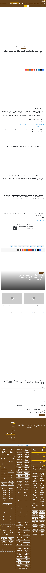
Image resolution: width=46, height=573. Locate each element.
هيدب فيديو (35, 497)
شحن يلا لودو (26, 484)
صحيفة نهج (42, 485)
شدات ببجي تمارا (19, 449)
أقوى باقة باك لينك (19, 509)
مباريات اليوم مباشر (26, 525)
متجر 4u (26, 469)
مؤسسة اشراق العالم (11, 438)
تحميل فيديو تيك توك (4, 539)
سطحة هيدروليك (19, 550)
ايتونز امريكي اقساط (19, 476)
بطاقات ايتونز (19, 487)
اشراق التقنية (35, 473)
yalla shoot (19, 522)
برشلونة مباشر (19, 524)
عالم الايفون (42, 483)
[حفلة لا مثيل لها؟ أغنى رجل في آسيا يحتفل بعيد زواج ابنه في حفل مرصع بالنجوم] (7, 346)
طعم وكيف (42, 501)
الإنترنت (41, 3)
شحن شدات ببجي (27, 482)
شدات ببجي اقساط (26, 450)
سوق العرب (26, 506)
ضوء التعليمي (42, 466)
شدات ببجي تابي (19, 452)
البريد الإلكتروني (42, 405)
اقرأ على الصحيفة (40, 220)
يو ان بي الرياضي (35, 529)
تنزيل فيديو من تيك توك (11, 539)
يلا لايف (7, 454)
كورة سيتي (4, 449)
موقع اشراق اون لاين (35, 469)
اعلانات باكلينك (23, 518)
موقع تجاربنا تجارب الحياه (19, 512)
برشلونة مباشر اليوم (3, 458)
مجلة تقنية (42, 529)
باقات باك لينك (35, 513)
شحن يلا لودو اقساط (19, 457)
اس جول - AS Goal (4, 484)
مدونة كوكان (35, 483)
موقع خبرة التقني (42, 488)
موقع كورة (7, 504)
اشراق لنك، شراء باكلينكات (42, 516)
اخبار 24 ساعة (35, 531)
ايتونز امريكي (19, 454)
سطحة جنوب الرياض (26, 557)
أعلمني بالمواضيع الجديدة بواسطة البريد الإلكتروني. (36, 412)
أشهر (42, 246)
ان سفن (42, 476)
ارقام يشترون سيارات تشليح (26, 566)
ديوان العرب (26, 514)
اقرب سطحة (19, 556)
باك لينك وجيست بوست (42, 527)
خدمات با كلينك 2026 (26, 512)
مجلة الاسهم (42, 480)
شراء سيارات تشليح (26, 563)
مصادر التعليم (35, 526)
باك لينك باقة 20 (19, 506)
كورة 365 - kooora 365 (11, 484)
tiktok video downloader (4, 542)
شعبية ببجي (26, 487)
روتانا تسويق (42, 492)
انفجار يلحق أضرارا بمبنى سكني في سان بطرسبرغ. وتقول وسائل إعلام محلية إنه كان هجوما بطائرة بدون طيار (39, 382)
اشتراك (15, 228)
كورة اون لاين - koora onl (11, 481)
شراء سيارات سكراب (19, 560)
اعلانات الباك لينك (35, 515)
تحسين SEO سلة (35, 458)
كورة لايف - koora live (11, 517)
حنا (26, 498)
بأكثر (38, 246)
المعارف (42, 497)
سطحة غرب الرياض (19, 554)
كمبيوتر (38, 3)
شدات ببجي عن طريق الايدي (19, 470)
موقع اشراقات (42, 468)
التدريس (42, 518)
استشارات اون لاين (35, 495)
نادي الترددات (42, 494)
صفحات (13, 440)
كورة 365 (11, 449)
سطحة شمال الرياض (26, 554)
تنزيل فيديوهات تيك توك (10, 542)
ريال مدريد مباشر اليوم (11, 458)
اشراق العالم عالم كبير (35, 519)
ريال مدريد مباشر (26, 527)
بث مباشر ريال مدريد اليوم (4, 452)
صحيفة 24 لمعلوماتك (11, 437)
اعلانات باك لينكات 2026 (7, 526)
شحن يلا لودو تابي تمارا (19, 473)
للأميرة (19, 246)
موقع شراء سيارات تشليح (19, 563)
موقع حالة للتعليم (42, 532)
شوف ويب (35, 478)
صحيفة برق (35, 466)
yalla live (7, 534)
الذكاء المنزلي (31, 3)
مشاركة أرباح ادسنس (22, 3)
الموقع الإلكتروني (19, 405)
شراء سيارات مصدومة (19, 566)
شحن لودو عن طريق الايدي (19, 485)
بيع (34, 246)
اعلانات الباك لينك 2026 (35, 522)
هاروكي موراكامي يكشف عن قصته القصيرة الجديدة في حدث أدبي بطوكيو (17, 381)
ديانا (27, 246)
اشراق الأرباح (35, 507)
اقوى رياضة (42, 524)
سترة (24, 246)
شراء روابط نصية (42, 513)
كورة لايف (11, 490)
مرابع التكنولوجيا (35, 476)
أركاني (42, 503)
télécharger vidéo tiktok (7, 544)
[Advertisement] (23, 15)
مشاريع (19, 514)
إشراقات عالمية (29, 46)
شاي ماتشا (26, 500)
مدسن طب (35, 524)
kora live (3, 488)
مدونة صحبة (42, 505)
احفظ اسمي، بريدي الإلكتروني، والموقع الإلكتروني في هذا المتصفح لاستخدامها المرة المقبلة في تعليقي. (28, 409)
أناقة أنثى (35, 487)
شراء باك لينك (42, 511)
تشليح (27, 559)
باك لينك (27, 3)
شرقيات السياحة (35, 505)
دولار (31, 246)
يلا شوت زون (11, 532)
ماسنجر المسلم (38, 462)
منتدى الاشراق (42, 521)
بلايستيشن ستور (26, 489)
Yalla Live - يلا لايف (4, 478)
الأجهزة (35, 3)
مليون (15, 246)
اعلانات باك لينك (26, 516)
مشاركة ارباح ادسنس (35, 450)
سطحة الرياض (26, 548)
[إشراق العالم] (43, 1)
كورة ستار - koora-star (4, 468)
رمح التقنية (42, 499)
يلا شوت (26, 522)
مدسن (35, 490)
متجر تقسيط (19, 462)
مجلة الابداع (35, 492)
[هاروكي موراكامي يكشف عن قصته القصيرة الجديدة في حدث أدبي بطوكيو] (17, 346)
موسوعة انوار (42, 507)
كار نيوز (35, 485)
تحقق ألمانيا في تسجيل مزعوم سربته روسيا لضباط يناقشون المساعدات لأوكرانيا (31, 277)
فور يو (19, 478)
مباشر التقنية (35, 503)
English (8, 3)
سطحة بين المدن (26, 551)
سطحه (19, 548)
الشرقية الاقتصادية (35, 481)
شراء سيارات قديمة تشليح (23, 568)
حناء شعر (19, 495)
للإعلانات (8, 571)
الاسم (44, 401)
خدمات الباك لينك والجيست (26, 504)
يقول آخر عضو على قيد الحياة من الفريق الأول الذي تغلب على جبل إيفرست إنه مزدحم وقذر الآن (28, 381)
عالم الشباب (38, 454)
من (11, 246)
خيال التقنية (42, 478)
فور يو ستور (19, 467)
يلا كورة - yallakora (3, 481)
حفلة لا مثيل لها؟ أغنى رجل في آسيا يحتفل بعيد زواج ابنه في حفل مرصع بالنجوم (7, 381)
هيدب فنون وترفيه (42, 535)
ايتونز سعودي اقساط (26, 457)
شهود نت (35, 501)
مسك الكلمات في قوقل (42, 474)
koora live (4, 473)
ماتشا (19, 498)
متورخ (42, 490)
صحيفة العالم (35, 534)
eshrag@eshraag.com (30, 427)
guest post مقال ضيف (19, 504)
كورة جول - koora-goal (11, 471)
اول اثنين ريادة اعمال (42, 450)
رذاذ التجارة (35, 499)
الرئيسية (43, 3)
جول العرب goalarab (11, 452)
